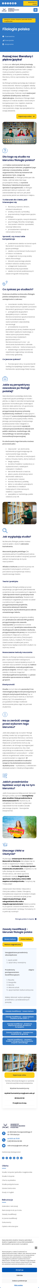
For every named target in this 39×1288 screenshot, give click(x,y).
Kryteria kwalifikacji (9, 1218)
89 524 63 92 (19, 1098)
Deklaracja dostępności (11, 1152)
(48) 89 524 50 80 (14, 1141)
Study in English (8, 1192)
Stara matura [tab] (26, 939)
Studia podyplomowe (10, 1184)
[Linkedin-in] (10, 3)
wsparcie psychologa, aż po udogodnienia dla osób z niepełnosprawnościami (14, 901)
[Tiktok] (15, 3)
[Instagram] (5, 3)
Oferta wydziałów (9, 1180)
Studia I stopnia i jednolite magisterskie (17, 1172)
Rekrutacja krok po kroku (12, 1210)
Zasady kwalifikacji (9, 1214)
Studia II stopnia (8, 1176)
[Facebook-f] (3, 3)
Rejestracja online (19, 1075)
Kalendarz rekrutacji (10, 1206)
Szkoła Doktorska (9, 1188)
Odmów (19, 1275)
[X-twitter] (8, 3)
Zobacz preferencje (19, 1281)
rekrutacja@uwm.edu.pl (17, 1146)
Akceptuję (19, 1270)
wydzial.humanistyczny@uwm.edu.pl (19, 1093)
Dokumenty (6, 1222)
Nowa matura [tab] (10, 939)
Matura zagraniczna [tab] (12, 944)
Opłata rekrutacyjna (10, 1226)
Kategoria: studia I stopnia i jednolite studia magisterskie (18, 20)
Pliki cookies (18, 1285)
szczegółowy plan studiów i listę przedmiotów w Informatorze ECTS (17, 798)
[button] (36, 1248)
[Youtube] (13, 3)
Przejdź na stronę (19, 1103)
